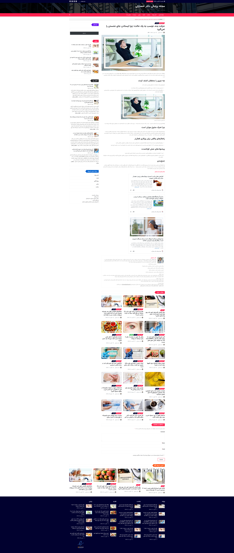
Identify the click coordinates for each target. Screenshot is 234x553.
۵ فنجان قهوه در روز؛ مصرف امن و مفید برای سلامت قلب (155, 416)
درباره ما (134, 15)
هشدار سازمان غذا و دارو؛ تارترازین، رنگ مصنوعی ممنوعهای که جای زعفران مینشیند (155, 392)
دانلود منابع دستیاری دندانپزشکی (92, 198)
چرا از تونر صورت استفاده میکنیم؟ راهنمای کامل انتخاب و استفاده (81, 64)
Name (163, 443)
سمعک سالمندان (95, 195)
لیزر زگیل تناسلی (96, 200)
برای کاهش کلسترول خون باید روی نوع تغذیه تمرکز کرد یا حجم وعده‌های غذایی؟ (155, 314)
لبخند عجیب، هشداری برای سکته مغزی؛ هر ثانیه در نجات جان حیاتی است (133, 365)
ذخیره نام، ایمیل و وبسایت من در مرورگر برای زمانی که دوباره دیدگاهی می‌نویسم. (148, 455)
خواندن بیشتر (75, 97)
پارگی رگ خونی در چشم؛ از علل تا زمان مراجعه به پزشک (134, 338)
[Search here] (69, 15)
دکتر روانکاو (96, 197)
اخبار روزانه (154, 15)
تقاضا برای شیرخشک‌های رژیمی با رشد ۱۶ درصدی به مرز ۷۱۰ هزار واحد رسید (153, 489)
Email (163, 449)
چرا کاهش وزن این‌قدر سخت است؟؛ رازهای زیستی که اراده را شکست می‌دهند (81, 51)
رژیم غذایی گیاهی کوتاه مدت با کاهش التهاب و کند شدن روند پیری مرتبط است (101, 520)
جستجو (95, 25)
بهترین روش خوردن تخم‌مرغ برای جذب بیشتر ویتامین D (134, 389)
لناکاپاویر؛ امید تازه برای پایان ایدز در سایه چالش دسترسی (112, 364)
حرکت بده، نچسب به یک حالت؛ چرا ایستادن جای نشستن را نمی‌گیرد (147, 19)
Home (161, 19)
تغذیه (144, 15)
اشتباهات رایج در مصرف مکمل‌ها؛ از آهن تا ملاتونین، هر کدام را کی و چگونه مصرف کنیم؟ (112, 389)
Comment (163, 432)
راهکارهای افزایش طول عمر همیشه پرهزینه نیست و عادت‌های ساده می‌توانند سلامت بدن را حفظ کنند (112, 313)
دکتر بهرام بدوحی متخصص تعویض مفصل (90, 202)
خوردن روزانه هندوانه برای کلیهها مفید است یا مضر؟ (156, 364)
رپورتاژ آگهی (96, 181)
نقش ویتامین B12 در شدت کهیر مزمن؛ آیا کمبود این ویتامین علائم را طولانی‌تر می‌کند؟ (80, 58)
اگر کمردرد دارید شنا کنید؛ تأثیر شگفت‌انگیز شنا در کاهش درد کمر (134, 416)
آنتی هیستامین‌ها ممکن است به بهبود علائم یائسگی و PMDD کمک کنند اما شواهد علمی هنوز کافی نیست (155, 339)
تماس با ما (129, 15)
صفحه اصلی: (161, 15)
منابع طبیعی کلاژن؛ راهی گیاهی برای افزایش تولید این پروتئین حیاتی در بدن (81, 71)
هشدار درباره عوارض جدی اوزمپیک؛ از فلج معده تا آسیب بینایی (112, 416)
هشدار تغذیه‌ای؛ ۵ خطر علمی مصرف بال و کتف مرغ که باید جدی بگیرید (112, 339)
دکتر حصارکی (160, 32)
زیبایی (139, 15)
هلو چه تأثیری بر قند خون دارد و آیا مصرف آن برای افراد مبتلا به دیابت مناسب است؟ (133, 313)
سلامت (148, 15)
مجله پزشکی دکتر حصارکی (150, 6)
